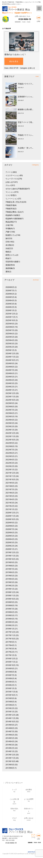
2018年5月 (10, 615)
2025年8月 (10, 327)
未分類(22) (10, 245)
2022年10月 (10, 439)
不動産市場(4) (11, 205)
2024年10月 (10, 360)
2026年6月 (10, 294)
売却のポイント (28, 810)
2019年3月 (10, 582)
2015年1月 (10, 711)
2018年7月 (10, 609)
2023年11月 (10, 396)
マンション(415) (12, 192)
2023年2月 (10, 426)
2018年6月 (10, 612)
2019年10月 (10, 559)
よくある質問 (28, 800)
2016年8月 (10, 672)
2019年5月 (10, 575)
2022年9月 (10, 443)
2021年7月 (10, 489)
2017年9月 (10, 642)
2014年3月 (10, 744)
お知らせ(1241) (12, 182)
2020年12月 (10, 512)
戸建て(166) (10, 232)
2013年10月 (10, 761)
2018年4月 (10, 618)
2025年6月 (10, 333)
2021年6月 (10, 493)
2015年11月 (10, 691)
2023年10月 (10, 400)
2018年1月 (10, 628)
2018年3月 (10, 622)
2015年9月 (10, 698)
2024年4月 (10, 380)
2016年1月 (10, 688)
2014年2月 (10, 748)
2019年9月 (10, 562)
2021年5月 (10, 496)
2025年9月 (10, 323)
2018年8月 (10, 605)
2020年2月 (10, 546)
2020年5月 (10, 536)
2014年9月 (10, 725)
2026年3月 (10, 304)
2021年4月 (10, 499)
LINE (38, 21)
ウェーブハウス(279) (14, 179)
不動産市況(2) (11, 208)
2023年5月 (10, 416)
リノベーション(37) (13, 198)
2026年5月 (10, 297)
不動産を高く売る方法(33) (16, 202)
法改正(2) (9, 248)
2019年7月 (10, 569)
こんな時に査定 (14, 801)
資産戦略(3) (10, 268)
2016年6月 (10, 678)
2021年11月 (10, 476)
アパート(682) (11, 172)
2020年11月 (10, 516)
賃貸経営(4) (10, 265)
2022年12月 (10, 433)
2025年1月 (10, 350)
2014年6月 (10, 735)
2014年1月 (10, 751)
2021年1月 (10, 509)
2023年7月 (10, 410)
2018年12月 (10, 592)
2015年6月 (10, 705)
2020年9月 (10, 522)
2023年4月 (10, 420)
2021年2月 (10, 506)
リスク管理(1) (11, 195)
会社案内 (29, 790)
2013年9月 (10, 764)
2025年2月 (10, 347)
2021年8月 (10, 486)
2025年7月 (10, 330)
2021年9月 (10, 483)
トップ (14, 790)
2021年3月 (10, 502)
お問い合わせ (28, 819)
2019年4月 (10, 579)
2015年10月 (10, 695)
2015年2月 (10, 708)
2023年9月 (10, 403)
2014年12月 (10, 715)
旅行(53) (9, 238)
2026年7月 (10, 290)
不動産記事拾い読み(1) (14, 212)
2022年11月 (10, 436)
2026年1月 (10, 310)
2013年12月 (10, 754)
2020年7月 (10, 529)
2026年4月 (10, 300)
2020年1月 (10, 549)
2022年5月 (10, 456)
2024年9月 (10, 363)
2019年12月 (10, 552)
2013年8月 (10, 768)
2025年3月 (10, 343)
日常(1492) (10, 242)
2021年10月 (10, 479)
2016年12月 (10, 658)
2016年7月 (10, 675)
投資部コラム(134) (13, 235)
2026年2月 (10, 307)
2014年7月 (10, 731)
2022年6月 (10, 453)
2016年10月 (10, 665)
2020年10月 (10, 519)
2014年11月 (10, 718)
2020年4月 (10, 539)
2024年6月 (10, 373)
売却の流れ (14, 809)
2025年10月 (10, 320)
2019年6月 (10, 572)
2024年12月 (10, 353)
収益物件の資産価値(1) (14, 218)
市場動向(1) (10, 228)
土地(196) (9, 225)
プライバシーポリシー (14, 783)
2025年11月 (10, 317)
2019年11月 (10, 556)
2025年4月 (10, 340)
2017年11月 (10, 635)
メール (33, 837)
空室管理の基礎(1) (13, 261)
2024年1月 (10, 390)
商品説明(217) (11, 222)
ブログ (14, 819)
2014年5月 (10, 738)
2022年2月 (10, 466)
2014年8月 (10, 728)
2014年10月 (10, 721)
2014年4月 (10, 741)
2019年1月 (10, 589)
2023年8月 (10, 406)
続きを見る (13, 61)
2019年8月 (10, 565)
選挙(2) (8, 271)
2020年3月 (10, 542)
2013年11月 (10, 758)
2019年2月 (10, 585)
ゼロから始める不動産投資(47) (18, 188)
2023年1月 (10, 430)
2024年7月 (10, 370)
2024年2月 (10, 386)
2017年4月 (10, 645)
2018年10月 (10, 599)
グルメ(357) (10, 185)
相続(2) (8, 251)
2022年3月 (10, 463)
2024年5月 (10, 376)
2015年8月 (10, 701)
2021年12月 (10, 473)
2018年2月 (10, 625)
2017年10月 (10, 638)
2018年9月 (10, 602)
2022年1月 (10, 469)
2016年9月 (10, 668)
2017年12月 (10, 632)
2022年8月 (10, 446)
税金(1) (8, 258)
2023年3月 (10, 423)
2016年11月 (10, 662)
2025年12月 (10, 313)
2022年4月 (10, 459)
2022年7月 (10, 449)
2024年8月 (10, 367)
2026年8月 (10, 287)
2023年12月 (10, 393)
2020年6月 (10, 532)
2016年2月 (10, 685)
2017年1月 (10, 655)
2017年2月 (10, 652)
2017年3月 (10, 648)
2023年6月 (10, 413)
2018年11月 (10, 595)
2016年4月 (10, 681)
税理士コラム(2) (12, 255)
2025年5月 (10, 337)
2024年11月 (10, 357)
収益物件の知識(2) (13, 215)
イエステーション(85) (14, 175)
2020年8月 (10, 526)
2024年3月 (10, 383)
